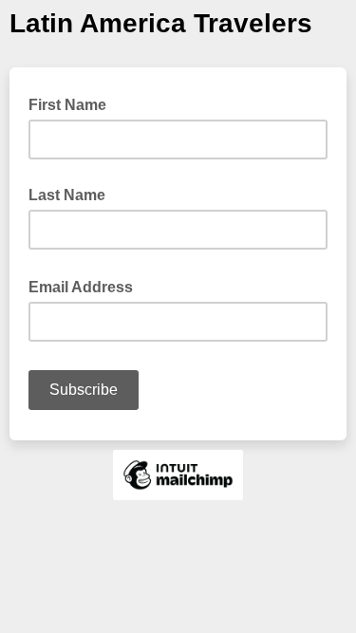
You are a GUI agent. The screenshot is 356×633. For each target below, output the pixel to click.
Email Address (86, 285)
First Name (67, 105)
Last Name (66, 195)
